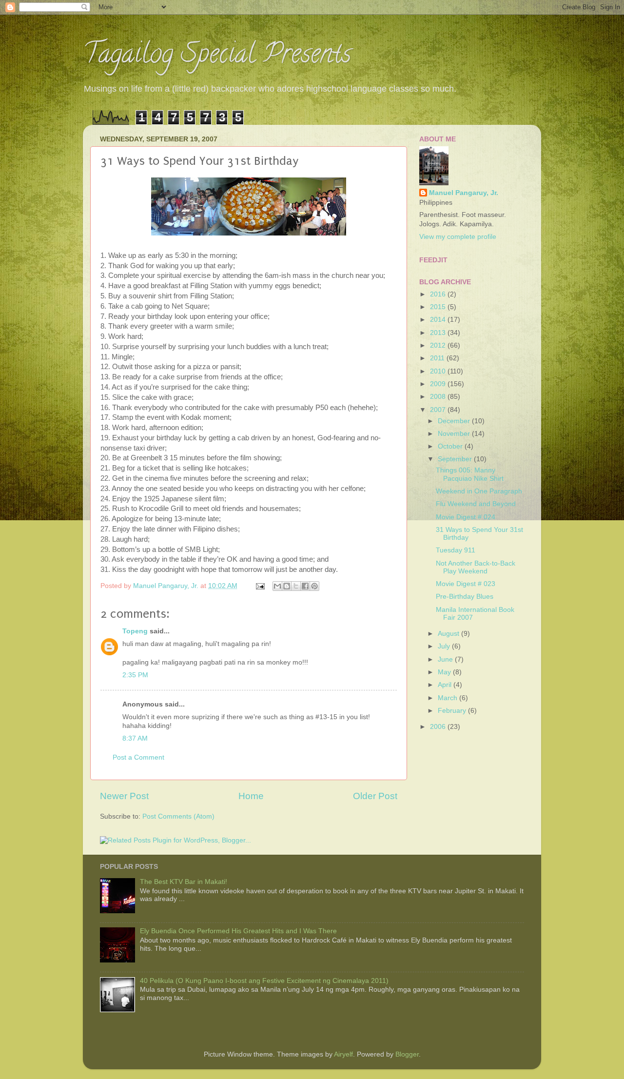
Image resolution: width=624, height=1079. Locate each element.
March (448, 698)
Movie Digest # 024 (465, 517)
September (456, 459)
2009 (439, 384)
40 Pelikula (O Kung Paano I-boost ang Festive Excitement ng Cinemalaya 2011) (264, 980)
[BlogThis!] (287, 586)
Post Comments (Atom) (178, 816)
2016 (439, 294)
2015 (439, 307)
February (453, 710)
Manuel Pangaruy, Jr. (463, 192)
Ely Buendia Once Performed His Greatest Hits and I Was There (238, 931)
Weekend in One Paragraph (479, 491)
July (445, 646)
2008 (439, 396)
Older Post (375, 796)
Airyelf (343, 1054)
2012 (439, 345)
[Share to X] (296, 586)
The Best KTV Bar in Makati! (183, 881)
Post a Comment (138, 757)
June (446, 659)
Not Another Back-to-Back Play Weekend (475, 567)
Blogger (407, 1054)
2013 (439, 332)
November (455, 433)
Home (251, 796)
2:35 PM (135, 675)
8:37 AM (135, 738)
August (449, 633)
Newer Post (124, 796)
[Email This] (277, 586)
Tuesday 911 (455, 550)
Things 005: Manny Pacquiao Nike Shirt (470, 474)
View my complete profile (457, 236)
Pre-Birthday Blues (464, 596)
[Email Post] (260, 585)
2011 (438, 358)
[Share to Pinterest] (314, 586)
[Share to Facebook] (305, 586)
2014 (439, 319)
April (445, 684)
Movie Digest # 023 (465, 584)
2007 (439, 409)
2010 (439, 371)
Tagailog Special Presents (217, 56)
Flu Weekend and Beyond (476, 504)
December (455, 421)
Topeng (135, 631)
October (451, 446)
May (445, 672)
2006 (439, 726)
